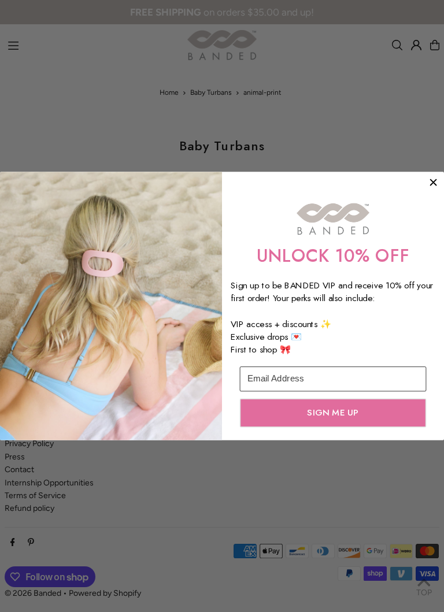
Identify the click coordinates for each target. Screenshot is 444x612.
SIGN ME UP (332, 412)
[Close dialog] (433, 182)
